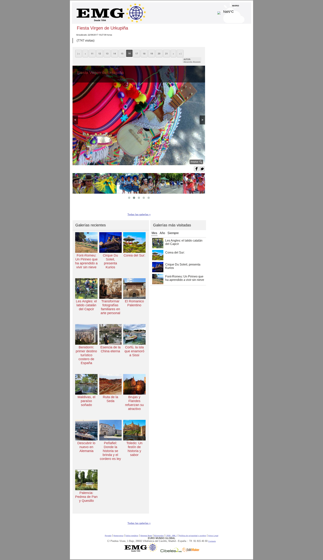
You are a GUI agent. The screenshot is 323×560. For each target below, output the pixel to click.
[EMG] (142, 551)
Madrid (235, 11)
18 (144, 53)
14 (114, 53)
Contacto (212, 541)
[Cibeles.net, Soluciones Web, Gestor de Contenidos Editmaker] (171, 551)
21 (166, 53)
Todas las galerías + (139, 214)
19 (151, 53)
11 (92, 53)
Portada (108, 536)
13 (107, 53)
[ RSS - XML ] (171, 536)
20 (159, 53)
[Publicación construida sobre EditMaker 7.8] (190, 551)
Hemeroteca (118, 536)
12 (99, 53)
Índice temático (131, 536)
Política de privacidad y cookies (192, 536)
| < (78, 53)
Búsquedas (159, 536)
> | (180, 53)
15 (122, 53)
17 (136, 53)
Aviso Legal (213, 536)
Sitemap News (146, 536)
